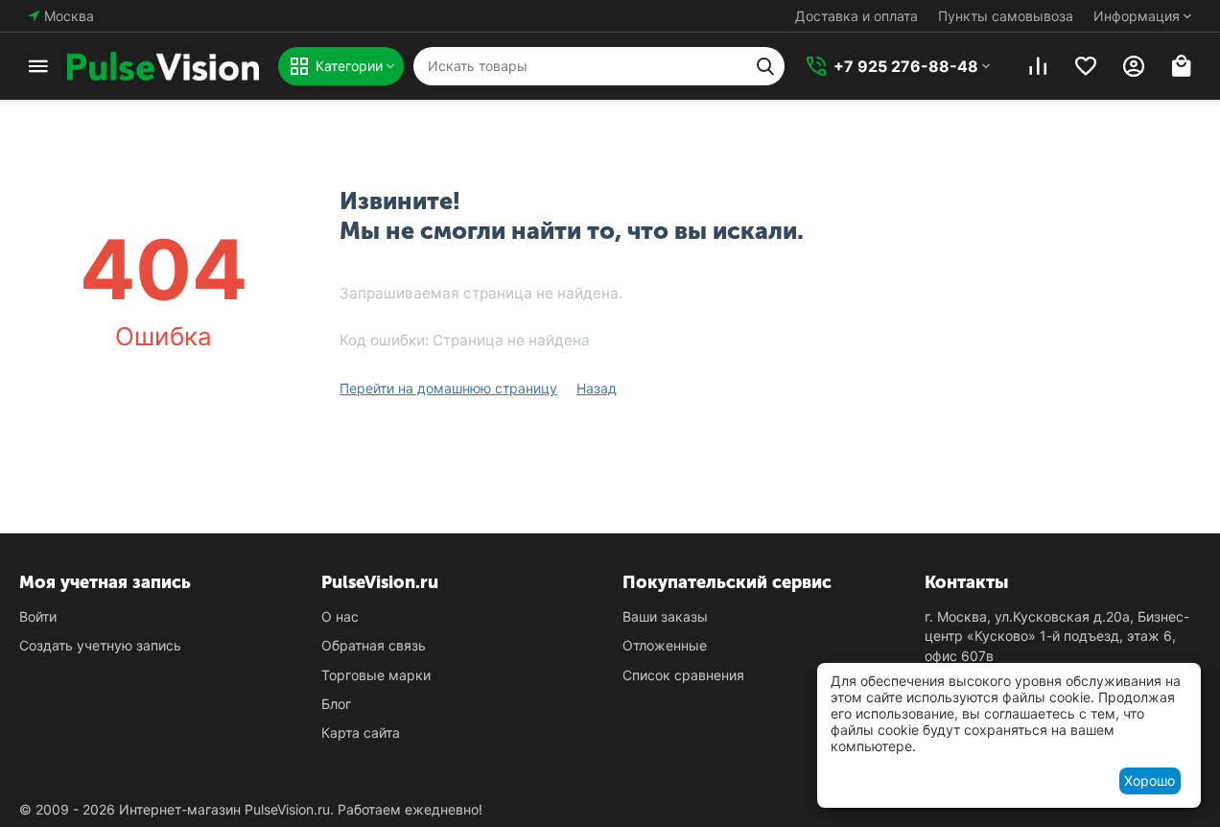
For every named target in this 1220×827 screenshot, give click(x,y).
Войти (38, 616)
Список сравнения (683, 675)
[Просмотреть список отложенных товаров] (1086, 66)
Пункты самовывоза (1005, 16)
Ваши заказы (665, 616)
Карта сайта (360, 732)
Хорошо (1149, 780)
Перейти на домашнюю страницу (448, 388)
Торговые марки (376, 675)
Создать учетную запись (100, 645)
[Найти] (765, 66)
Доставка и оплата (856, 16)
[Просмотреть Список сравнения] (1038, 66)
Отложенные (664, 645)
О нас (340, 616)
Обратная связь (373, 645)
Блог (336, 704)
